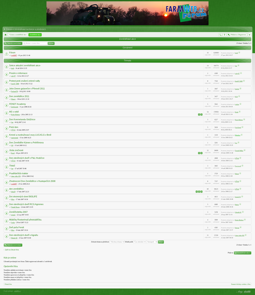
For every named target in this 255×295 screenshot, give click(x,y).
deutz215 (238, 197)
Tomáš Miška (239, 150)
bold (236, 53)
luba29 (13, 192)
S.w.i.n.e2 (238, 166)
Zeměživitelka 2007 (18, 212)
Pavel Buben (239, 120)
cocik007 (14, 55)
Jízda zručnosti (16, 150)
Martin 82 (14, 238)
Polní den (13, 127)
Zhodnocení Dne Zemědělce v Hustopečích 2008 (32, 181)
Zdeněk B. (238, 212)
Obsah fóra (8, 284)
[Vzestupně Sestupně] (155, 242)
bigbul (237, 89)
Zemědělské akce (127, 39)
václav (237, 104)
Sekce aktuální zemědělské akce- (25, 65)
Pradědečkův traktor (18, 173)
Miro (12, 199)
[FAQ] (224, 34)
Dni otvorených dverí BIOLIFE (23, 196)
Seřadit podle (129, 242)
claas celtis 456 (16, 176)
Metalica (237, 135)
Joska (13, 222)
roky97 (13, 76)
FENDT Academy (17, 104)
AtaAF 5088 (15, 84)
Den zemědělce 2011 (19, 96)
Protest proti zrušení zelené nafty (24, 81)
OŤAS (13, 130)
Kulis (236, 112)
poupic (13, 215)
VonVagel (238, 127)
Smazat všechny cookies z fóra (240, 284)
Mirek (237, 174)
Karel (13, 153)
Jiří (12, 145)
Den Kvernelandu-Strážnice (22, 119)
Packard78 (14, 91)
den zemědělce (16, 189)
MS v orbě (14, 112)
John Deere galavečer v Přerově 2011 (27, 88)
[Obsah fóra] (5, 34)
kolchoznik (14, 107)
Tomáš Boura (15, 207)
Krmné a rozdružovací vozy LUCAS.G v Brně (30, 135)
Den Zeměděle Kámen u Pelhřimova (26, 142)
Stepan (237, 228)
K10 (236, 96)
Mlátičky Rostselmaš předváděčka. (25, 220)
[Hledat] (220, 34)
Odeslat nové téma (14, 43)
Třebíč (12, 166)
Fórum (12, 52)
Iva (236, 143)
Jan (236, 66)
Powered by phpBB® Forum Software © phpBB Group (247, 292)
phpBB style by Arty (239, 292)
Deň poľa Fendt (16, 227)
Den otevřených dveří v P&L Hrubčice (26, 158)
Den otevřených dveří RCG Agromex (26, 204)
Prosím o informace (18, 73)
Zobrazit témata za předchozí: (100, 242)
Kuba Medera (15, 115)
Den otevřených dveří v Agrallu (23, 235)
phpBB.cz (17, 291)
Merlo (237, 204)
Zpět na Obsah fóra (12, 250)
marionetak (14, 138)
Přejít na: (230, 253)
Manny (13, 99)
